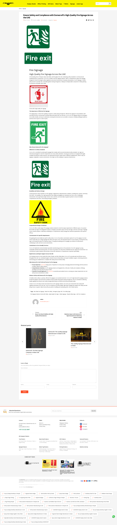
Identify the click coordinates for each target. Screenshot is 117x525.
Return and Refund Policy (44, 424)
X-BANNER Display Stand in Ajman (38, 518)
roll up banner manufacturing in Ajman (39, 509)
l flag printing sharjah (9, 501)
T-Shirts (66, 4)
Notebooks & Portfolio (64, 443)
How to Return (63, 426)
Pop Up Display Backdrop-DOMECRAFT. (40, 522)
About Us (41, 423)
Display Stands (31, 4)
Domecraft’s (69, 115)
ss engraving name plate (24, 497)
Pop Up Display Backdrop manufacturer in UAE (14, 509)
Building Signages (42, 449)
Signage (72, 4)
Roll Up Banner (76, 493)
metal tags (80, 4)
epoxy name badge (43, 450)
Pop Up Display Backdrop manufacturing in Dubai (15, 522)
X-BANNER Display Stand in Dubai (60, 509)
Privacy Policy (42, 426)
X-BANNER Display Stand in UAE (80, 509)
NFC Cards (74, 442)
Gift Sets (61, 441)
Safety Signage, (62, 294)
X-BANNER (66, 450)
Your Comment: (24, 368)
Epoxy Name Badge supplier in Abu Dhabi (13, 513)
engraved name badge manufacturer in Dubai (62, 513)
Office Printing (42, 4)
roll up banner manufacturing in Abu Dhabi (99, 501)
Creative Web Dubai (41, 484)
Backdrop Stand (97, 497)
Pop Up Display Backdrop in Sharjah (12, 493)
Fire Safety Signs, (67, 291)
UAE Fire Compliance (81, 294)
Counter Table (42, 441)
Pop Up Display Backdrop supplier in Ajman (87, 513)
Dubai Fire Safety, (48, 291)
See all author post (44, 301)
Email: (48, 384)
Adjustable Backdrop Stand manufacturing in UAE (15, 518)
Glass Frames (67, 441)
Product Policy (63, 424)
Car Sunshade (83, 441)
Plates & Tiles (72, 443)
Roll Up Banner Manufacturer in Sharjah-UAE (29, 501)
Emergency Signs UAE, (58, 291)
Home (20, 8)
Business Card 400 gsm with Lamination (75, 501)
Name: (22, 384)
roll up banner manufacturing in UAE (35, 505)
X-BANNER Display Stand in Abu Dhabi (83, 518)
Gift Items (51, 4)
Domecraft (46, 78)
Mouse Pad (62, 442)
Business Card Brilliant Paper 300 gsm (52, 501)
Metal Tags (58, 4)
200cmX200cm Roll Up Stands (47, 493)
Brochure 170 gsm (74, 497)
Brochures (29, 441)
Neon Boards (51, 450)
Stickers (86, 442)
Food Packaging (43, 442)
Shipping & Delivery (64, 423)
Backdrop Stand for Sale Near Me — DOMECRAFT (32, 464)
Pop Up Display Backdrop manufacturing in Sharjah (84, 505)
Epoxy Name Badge (63, 493)
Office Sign (21, 449)
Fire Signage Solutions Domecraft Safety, (39, 294)
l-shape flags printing (9, 497)
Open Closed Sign (28, 449)
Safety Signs (47, 451)
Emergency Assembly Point (51, 441)
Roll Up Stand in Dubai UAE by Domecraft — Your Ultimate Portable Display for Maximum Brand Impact (84, 464)
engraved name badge (30, 493)
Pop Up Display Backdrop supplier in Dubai (102, 509)
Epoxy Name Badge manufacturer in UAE (61, 518)
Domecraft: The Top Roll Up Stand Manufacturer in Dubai (49, 470)
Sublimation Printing (70, 449)
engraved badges (39, 497)
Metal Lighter (73, 441)
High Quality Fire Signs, (54, 294)
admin (38, 20)
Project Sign (41, 451)
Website (74, 384)
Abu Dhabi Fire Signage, (39, 291)
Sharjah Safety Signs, (71, 294)
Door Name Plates (22, 441)
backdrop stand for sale (90, 493)
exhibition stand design (107, 493)
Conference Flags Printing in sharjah (57, 497)
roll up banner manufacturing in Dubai (12, 505)
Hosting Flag (86, 497)
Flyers (34, 441)
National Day (68, 442)
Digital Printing (22, 442)
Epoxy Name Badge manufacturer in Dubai (37, 513)
